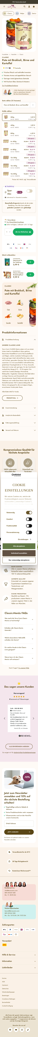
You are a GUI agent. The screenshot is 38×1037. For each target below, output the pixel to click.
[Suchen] (24, 6)
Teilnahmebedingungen (8, 992)
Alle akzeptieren (19, 546)
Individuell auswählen (19, 553)
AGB (3, 982)
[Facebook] (10, 1030)
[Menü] (4, 6)
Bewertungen (5, 996)
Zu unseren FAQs (23, 668)
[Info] (10, 68)
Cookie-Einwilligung (7, 1006)
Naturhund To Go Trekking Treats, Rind (17, 261)
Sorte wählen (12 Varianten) (11, 101)
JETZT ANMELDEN (13, 832)
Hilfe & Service (8, 954)
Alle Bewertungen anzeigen (19, 746)
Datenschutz (5, 989)
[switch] (29, 519)
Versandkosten (8, 1017)
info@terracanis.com (11, 890)
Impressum (5, 985)
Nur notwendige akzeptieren (19, 560)
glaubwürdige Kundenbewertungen (25, 752)
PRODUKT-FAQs (11, 398)
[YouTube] (16, 1030)
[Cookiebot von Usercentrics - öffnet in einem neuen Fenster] (11, 475)
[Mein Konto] (29, 6)
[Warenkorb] (34, 6)
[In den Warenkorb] (30, 262)
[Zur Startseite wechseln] (11, 6)
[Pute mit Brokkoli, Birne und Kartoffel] (19, 35)
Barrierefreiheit (6, 1002)
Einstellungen (23, 539)
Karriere (4, 978)
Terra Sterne (11, 220)
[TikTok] (28, 1030)
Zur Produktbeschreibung (10, 86)
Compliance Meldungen (8, 999)
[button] (6, 68)
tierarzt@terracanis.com (12, 911)
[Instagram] (22, 1030)
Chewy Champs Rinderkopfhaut (18, 274)
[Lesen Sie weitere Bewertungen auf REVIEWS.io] (25, 736)
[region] (19, 35)
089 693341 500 (10, 893)
